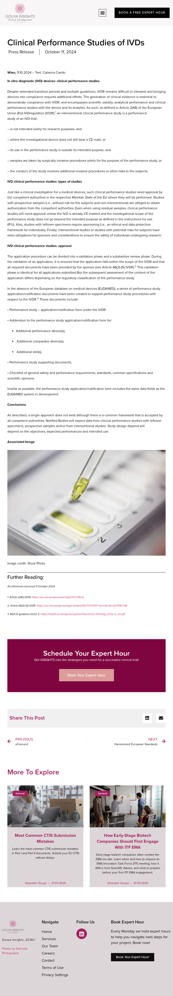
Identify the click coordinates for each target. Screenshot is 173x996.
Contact (48, 960)
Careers (48, 953)
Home (47, 931)
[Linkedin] (81, 933)
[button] (102, 13)
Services (49, 939)
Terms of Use (53, 967)
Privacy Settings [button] (55, 975)
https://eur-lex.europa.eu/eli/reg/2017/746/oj (58, 597)
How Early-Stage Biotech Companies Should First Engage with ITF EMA (127, 841)
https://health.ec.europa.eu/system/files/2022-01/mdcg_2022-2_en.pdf (83, 614)
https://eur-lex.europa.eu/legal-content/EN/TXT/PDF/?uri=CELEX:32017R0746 (82, 605)
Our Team (50, 946)
